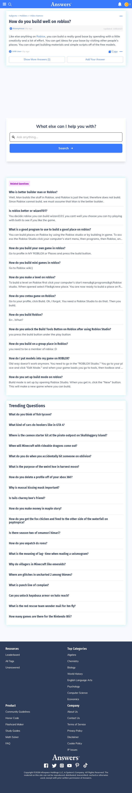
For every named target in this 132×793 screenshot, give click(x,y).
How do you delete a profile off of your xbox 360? (41, 477)
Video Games (36, 15)
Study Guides (13, 730)
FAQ (8, 743)
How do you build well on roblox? (40, 21)
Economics (73, 699)
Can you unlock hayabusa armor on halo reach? (39, 595)
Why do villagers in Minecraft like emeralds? (37, 564)
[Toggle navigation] (4, 4)
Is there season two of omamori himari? (34, 533)
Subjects (13, 15)
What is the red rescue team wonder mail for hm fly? (42, 606)
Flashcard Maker (15, 724)
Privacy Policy (74, 730)
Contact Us (73, 718)
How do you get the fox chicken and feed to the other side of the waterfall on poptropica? (58, 520)
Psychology (73, 686)
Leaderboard (13, 654)
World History (75, 673)
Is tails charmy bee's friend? (27, 498)
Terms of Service (76, 724)
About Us (72, 711)
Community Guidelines (18, 711)
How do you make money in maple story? (35, 508)
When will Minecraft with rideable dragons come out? (43, 446)
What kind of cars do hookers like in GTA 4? (37, 425)
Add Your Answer (95, 59)
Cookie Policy (74, 743)
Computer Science (77, 692)
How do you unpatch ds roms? (28, 543)
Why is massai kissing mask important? (34, 487)
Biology (71, 667)
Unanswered (13, 667)
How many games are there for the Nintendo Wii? (40, 616)
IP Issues (72, 749)
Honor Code (12, 718)
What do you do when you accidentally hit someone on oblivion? (50, 456)
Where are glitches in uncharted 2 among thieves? (40, 575)
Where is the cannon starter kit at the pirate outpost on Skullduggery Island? (58, 435)
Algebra (71, 654)
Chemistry (73, 661)
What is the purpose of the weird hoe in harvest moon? (44, 467)
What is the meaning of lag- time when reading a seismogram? (49, 554)
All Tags (10, 661)
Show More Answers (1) (37, 59)
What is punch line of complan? (29, 585)
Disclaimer (73, 737)
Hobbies (24, 15)
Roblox (40, 36)
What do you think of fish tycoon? (30, 414)
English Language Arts (79, 680)
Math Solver (12, 737)
